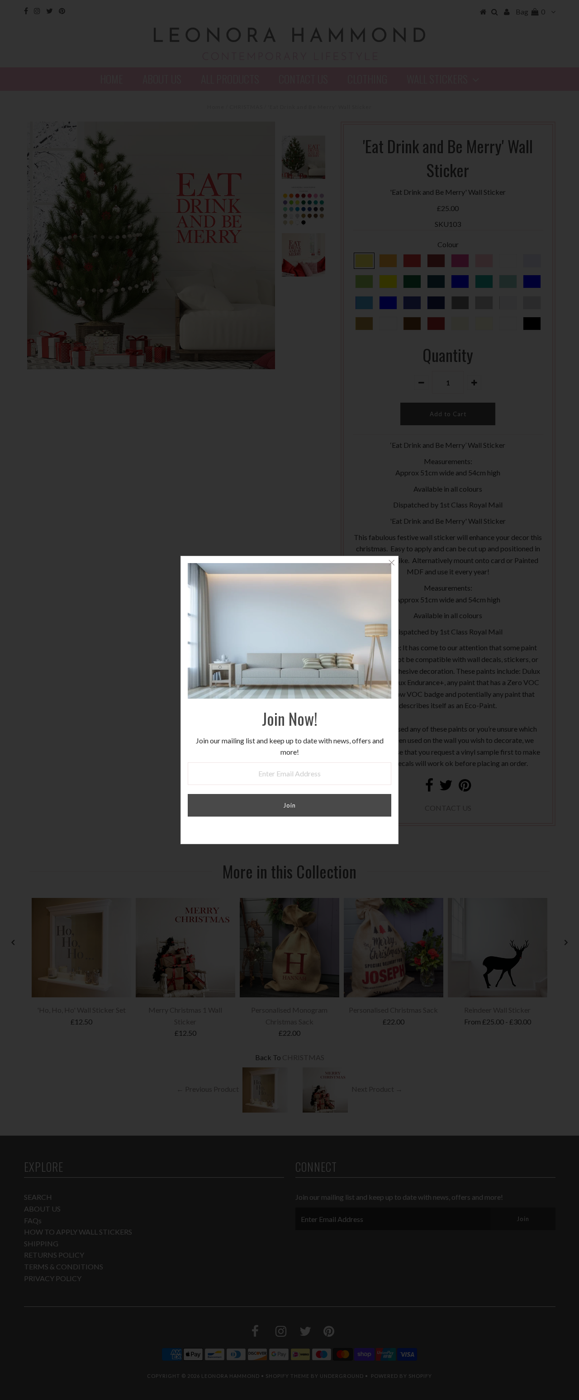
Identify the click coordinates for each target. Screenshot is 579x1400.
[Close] (391, 563)
